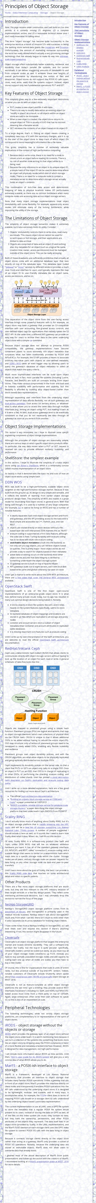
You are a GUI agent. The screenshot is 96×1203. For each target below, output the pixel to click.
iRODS (10, 1025)
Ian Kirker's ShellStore (27, 465)
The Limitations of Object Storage (81, 33)
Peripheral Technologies (80, 71)
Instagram (50, 47)
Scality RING (81, 64)
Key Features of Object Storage (81, 25)
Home (8, 12)
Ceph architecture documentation (36, 796)
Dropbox (64, 47)
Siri (19, 507)
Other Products (82, 66)
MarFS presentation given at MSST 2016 (49, 1161)
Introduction (80, 20)
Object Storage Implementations (82, 40)
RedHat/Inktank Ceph (83, 59)
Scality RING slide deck (21, 873)
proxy (21, 267)
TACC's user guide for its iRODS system (30, 1057)
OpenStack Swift (83, 55)
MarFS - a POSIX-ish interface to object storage (83, 89)
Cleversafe (12, 937)
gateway (10, 267)
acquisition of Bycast (15, 911)
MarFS (10, 1065)
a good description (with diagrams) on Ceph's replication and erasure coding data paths (37, 780)
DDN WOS (80, 53)
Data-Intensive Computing (25, 12)
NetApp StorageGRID (19, 904)
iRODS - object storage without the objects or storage (83, 79)
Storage (44, 12)
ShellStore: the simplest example (82, 47)
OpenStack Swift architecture (54, 639)
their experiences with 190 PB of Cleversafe (31, 976)
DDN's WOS (15, 363)
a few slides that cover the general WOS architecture (42, 577)
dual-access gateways (15, 403)
